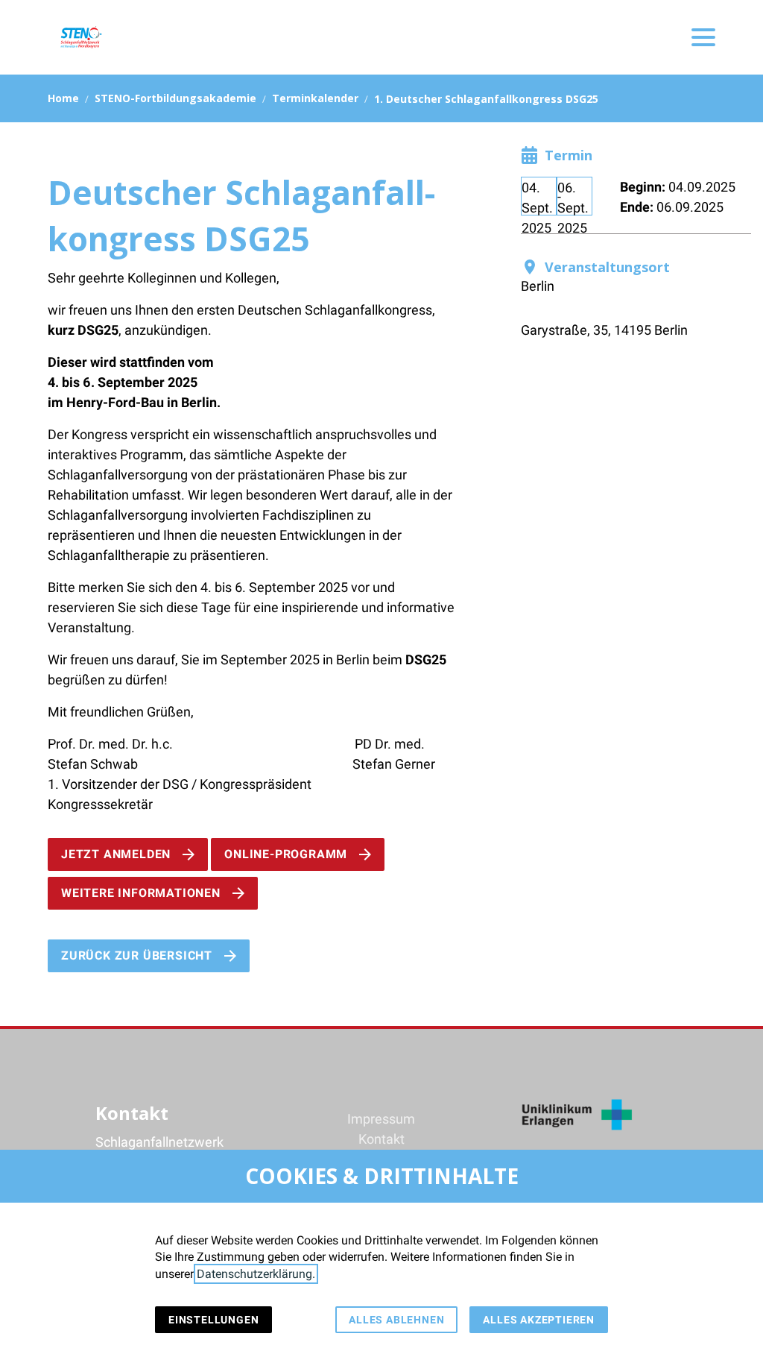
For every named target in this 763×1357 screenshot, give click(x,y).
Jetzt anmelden (116, 854)
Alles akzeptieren (539, 1320)
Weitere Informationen (141, 893)
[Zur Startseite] (81, 37)
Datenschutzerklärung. (256, 1274)
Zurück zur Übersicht (136, 955)
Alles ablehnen (396, 1320)
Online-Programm (285, 854)
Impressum (381, 1119)
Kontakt (381, 1139)
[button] (703, 37)
